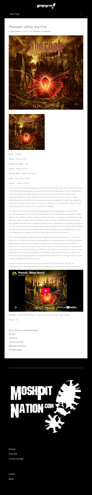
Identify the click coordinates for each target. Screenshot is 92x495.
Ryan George (16, 31)
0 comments (45, 31)
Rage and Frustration (17, 346)
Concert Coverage (16, 342)
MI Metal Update (15, 350)
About (11, 479)
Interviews (13, 338)
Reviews (36, 31)
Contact (12, 474)
